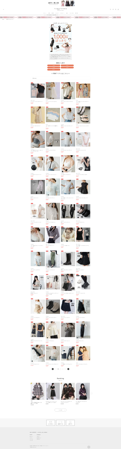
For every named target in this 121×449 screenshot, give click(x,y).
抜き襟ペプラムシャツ (34, 293)
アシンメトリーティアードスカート (51, 101)
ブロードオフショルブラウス (35, 269)
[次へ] (68, 369)
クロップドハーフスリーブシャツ (51, 174)
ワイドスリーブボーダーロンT (35, 125)
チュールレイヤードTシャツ (50, 197)
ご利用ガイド (38, 436)
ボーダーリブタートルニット (65, 340)
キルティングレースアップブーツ (51, 317)
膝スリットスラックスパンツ (65, 222)
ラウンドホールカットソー (50, 245)
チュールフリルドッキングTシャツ (66, 150)
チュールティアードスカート (80, 317)
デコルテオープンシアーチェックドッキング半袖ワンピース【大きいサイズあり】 (51, 402)
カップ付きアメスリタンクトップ (36, 174)
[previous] (29, 393)
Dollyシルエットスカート (80, 269)
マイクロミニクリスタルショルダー (81, 174)
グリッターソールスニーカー (80, 293)
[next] (92, 393)
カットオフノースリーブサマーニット (37, 101)
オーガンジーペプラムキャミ (35, 317)
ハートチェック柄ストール (65, 245)
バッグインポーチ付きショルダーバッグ (67, 293)
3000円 (54, 67)
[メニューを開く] (3, 9)
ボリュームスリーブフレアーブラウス (67, 101)
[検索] (110, 9)
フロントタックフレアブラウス (51, 150)
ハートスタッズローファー (80, 222)
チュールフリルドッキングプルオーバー (52, 364)
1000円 (54, 65)
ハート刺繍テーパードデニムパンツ (66, 364)
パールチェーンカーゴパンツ (50, 269)
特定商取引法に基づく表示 (36, 445)
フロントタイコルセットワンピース (81, 364)
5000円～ (53, 69)
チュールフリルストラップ (35, 364)
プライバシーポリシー (46, 445)
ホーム (3, 19)
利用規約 (41, 445)
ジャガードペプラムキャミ (50, 340)
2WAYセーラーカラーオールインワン (36, 340)
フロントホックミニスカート (65, 317)
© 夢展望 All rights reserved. (33, 447)
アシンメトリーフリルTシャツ (50, 222)
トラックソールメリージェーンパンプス (82, 125)
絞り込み (35, 78)
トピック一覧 (31, 440)
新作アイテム (31, 436)
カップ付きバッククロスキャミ (66, 174)
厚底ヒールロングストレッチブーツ (66, 269)
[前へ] (53, 369)
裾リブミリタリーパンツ (34, 197)
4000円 (67, 67)
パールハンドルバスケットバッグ (36, 222)
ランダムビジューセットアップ (81, 150)
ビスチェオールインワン (80, 340)
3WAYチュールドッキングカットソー (67, 125)
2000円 (67, 65)
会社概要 (31, 445)
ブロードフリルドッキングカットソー (82, 197)
